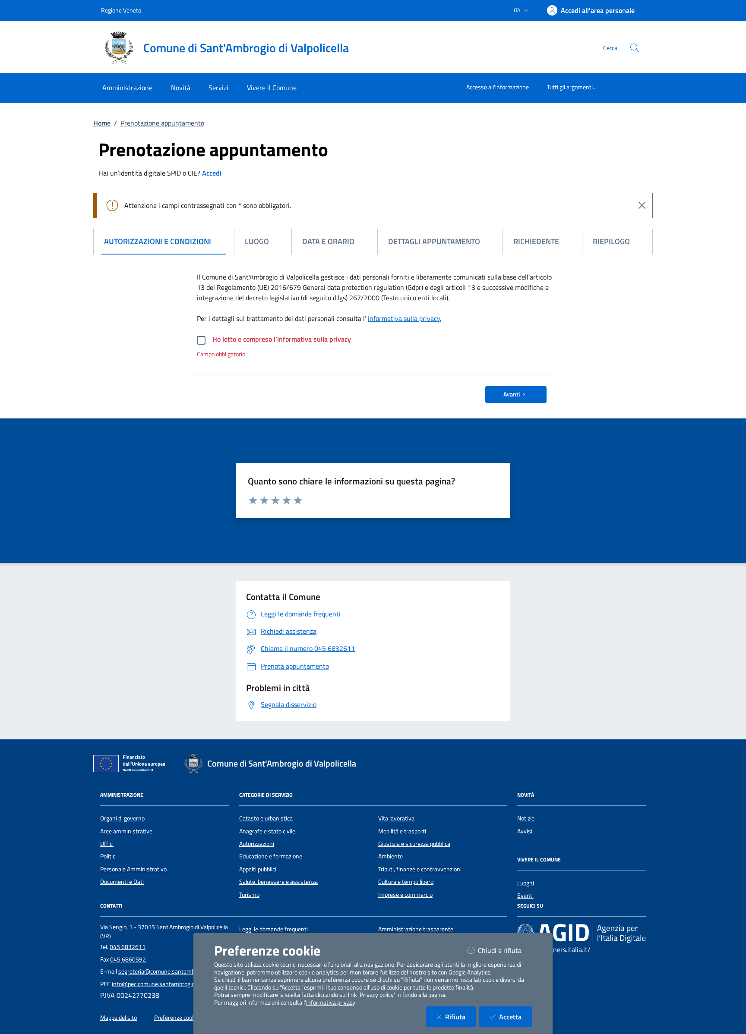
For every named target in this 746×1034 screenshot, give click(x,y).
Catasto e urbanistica (266, 818)
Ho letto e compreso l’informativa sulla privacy (281, 339)
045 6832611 (127, 947)
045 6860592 (128, 959)
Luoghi (525, 883)
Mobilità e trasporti (402, 831)
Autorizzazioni (256, 844)
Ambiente (390, 856)
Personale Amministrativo (133, 869)
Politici (108, 856)
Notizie (525, 818)
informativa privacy (330, 1002)
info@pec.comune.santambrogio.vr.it (158, 984)
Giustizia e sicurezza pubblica (414, 844)
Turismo (249, 894)
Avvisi (524, 831)
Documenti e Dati (122, 881)
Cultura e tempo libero (405, 881)
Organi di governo (122, 818)
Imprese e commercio (405, 894)
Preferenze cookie (176, 1017)
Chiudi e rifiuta (505, 950)
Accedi (211, 173)
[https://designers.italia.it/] (581, 932)
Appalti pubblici (257, 869)
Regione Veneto (121, 10)
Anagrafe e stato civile (267, 831)
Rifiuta (460, 1016)
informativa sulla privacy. (404, 318)
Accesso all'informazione (497, 86)
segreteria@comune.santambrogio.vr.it (168, 971)
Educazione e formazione (270, 856)
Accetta (515, 1016)
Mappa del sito (118, 1017)
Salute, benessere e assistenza (278, 881)
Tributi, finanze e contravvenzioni (420, 869)
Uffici (107, 844)
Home (102, 123)
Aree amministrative (126, 831)
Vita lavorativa (396, 818)
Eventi (525, 895)
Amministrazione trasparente (415, 929)
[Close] (642, 205)
